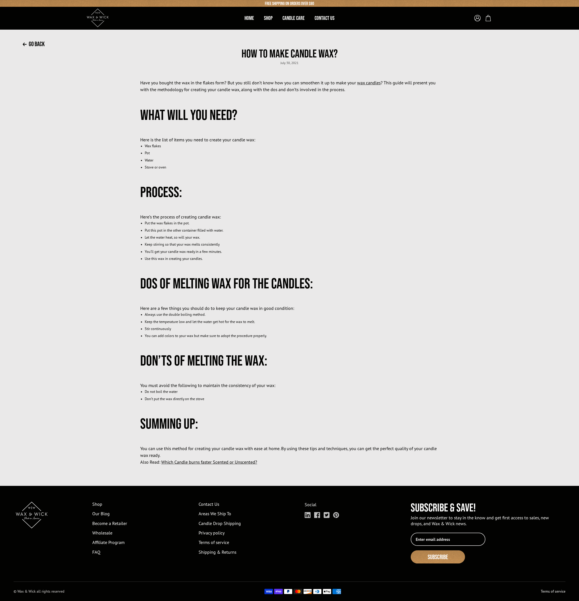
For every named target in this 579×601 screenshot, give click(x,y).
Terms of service (214, 542)
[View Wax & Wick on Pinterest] (336, 515)
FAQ (96, 552)
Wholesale (102, 533)
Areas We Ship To (215, 513)
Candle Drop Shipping (220, 523)
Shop (97, 504)
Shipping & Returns (217, 552)
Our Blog (101, 513)
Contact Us (209, 504)
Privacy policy (212, 533)
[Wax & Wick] (98, 18)
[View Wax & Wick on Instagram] (308, 515)
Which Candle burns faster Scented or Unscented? (209, 462)
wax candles (369, 83)
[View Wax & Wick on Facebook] (317, 515)
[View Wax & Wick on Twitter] (327, 515)
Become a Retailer (109, 523)
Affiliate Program (108, 542)
